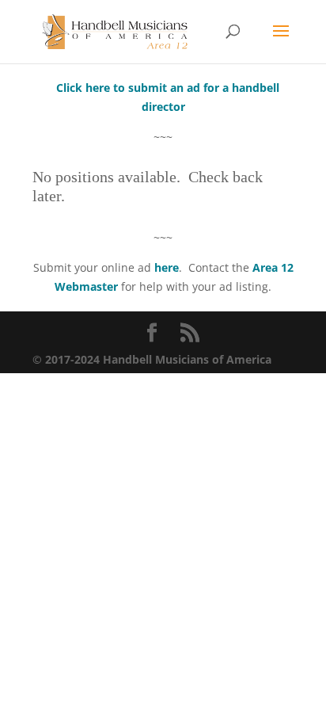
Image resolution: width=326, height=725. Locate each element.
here (166, 267)
